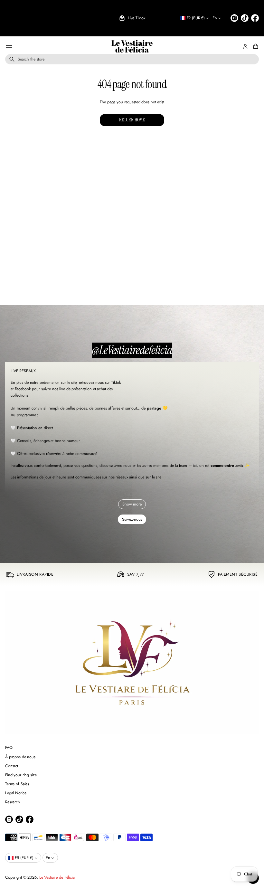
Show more (132, 504)
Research (12, 802)
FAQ (9, 748)
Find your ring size (21, 775)
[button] (132, 59)
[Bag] (254, 46)
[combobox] (132, 59)
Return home (132, 120)
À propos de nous (20, 757)
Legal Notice (15, 793)
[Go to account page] (245, 46)
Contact (11, 766)
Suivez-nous (132, 519)
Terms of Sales (17, 784)
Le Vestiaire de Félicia (132, 46)
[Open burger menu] (9, 46)
